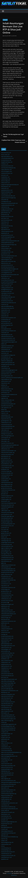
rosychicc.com (4, 413)
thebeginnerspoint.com (7, 433)
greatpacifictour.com (6, 591)
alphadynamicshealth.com (7, 812)
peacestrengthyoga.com (7, 688)
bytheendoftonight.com (7, 417)
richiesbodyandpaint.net (7, 158)
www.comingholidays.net (7, 435)
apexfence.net (4, 859)
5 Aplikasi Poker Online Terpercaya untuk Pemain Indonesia (13, 141)
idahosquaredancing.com (7, 308)
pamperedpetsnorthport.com (8, 330)
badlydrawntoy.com (6, 664)
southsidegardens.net (6, 760)
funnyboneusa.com (6, 576)
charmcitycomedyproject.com (8, 503)
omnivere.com (4, 175)
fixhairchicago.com (6, 617)
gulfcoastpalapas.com (6, 643)
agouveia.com (4, 835)
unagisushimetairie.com (7, 209)
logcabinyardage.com (6, 657)
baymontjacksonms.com (7, 559)
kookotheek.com (5, 233)
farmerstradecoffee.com (7, 655)
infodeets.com (4, 164)
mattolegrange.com (6, 540)
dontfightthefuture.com (7, 289)
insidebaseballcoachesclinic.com (9, 803)
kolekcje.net (4, 385)
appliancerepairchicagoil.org (8, 197)
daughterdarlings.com (6, 162)
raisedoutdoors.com (6, 299)
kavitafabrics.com (5, 582)
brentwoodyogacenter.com (8, 726)
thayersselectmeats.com (7, 638)
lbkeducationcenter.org (7, 389)
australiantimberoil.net (7, 265)
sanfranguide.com (5, 437)
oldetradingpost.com (6, 259)
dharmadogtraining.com (7, 842)
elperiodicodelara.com (6, 156)
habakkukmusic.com (6, 668)
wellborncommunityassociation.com (10, 240)
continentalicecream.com (7, 465)
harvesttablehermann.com (7, 270)
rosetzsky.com (4, 492)
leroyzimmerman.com (6, 823)
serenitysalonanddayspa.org (8, 167)
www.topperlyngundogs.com (8, 683)
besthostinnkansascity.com (8, 851)
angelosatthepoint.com (7, 610)
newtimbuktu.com (5, 179)
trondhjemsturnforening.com (8, 784)
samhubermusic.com (6, 857)
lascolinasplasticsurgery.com (8, 718)
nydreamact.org (5, 207)
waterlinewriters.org (6, 647)
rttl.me (3, 846)
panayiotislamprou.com (7, 235)
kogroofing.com (5, 227)
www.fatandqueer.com (7, 698)
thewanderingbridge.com (7, 516)
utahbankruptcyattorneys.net (8, 302)
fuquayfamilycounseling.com (8, 833)
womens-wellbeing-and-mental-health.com (12, 377)
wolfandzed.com (5, 739)
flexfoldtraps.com (5, 692)
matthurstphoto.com (6, 799)
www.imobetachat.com (7, 660)
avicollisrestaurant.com (7, 600)
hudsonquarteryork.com (7, 775)
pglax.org (3, 563)
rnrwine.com (4, 829)
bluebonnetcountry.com (7, 216)
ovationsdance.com (6, 381)
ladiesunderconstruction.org (8, 261)
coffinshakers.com (5, 510)
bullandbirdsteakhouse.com (8, 717)
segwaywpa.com (5, 642)
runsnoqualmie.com (6, 707)
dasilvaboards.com (6, 456)
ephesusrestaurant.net (7, 767)
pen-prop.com (4, 677)
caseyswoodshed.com (6, 615)
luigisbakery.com (5, 735)
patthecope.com (5, 623)
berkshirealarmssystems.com (8, 317)
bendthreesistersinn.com (7, 572)
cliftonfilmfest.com (5, 295)
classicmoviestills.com (6, 428)
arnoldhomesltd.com (6, 291)
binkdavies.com (5, 469)
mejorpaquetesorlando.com (8, 340)
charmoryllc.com (5, 439)
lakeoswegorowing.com (7, 831)
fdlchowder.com (5, 713)
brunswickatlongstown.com (8, 523)
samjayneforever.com (6, 797)
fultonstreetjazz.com (6, 248)
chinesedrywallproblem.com (8, 570)
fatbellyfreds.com (5, 771)
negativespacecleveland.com (8, 565)
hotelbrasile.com (5, 246)
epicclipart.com (5, 218)
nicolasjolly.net (5, 480)
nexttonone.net (5, 670)
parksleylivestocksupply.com (8, 403)
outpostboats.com (5, 415)
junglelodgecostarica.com (7, 542)
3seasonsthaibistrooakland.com (9, 394)
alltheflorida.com (5, 801)
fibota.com (3, 776)
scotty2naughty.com (6, 499)
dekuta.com (4, 741)
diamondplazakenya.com (7, 786)
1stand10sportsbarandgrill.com (9, 342)
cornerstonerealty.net (6, 750)
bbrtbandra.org (5, 214)
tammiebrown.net (5, 535)
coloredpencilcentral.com (7, 293)
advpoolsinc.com (5, 608)
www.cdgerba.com (5, 778)
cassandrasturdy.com (6, 424)
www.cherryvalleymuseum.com (9, 255)
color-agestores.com (6, 407)
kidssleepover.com (5, 186)
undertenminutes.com (6, 173)
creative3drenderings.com (7, 653)
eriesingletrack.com (6, 329)
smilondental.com (5, 349)
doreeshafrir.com (5, 501)
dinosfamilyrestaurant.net (7, 267)
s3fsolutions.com (5, 278)
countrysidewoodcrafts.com (8, 196)
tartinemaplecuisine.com (7, 525)
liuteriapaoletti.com (6, 567)
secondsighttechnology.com (8, 355)
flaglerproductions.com (7, 462)
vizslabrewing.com (5, 319)
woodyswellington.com (7, 769)
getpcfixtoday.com (5, 212)
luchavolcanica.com (6, 583)
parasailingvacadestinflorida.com (9, 808)
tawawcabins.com (5, 310)
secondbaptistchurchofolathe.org (9, 836)
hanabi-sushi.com (5, 737)
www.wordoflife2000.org (7, 306)
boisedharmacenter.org (7, 405)
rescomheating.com (6, 848)
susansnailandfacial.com (7, 675)
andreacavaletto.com (6, 402)
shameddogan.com (6, 649)
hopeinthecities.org (6, 419)
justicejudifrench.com (6, 514)
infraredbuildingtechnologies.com (9, 269)
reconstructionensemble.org (8, 580)
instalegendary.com (6, 201)
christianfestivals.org (6, 544)
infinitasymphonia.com (7, 482)
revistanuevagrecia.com (7, 495)
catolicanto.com (5, 387)
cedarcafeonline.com (6, 169)
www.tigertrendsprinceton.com (9, 679)
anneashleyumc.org (6, 700)
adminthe (15, 35)
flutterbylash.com (5, 814)
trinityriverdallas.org (6, 390)
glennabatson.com (5, 458)
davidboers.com (5, 658)
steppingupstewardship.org (8, 730)
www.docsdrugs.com (6, 709)
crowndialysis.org (5, 368)
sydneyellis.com (5, 366)
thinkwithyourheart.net (7, 300)
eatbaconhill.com (5, 182)
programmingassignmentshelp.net (10, 184)
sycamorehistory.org (6, 748)
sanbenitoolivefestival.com (7, 426)
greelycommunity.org (6, 488)
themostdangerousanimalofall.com (10, 445)
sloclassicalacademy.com (7, 454)
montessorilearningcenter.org (8, 793)
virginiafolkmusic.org (6, 379)
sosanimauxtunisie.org (7, 225)
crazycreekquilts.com (6, 467)
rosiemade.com (5, 332)
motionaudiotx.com (6, 844)
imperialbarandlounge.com (8, 297)
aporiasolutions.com (6, 640)
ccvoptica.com (4, 731)
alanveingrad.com (5, 550)
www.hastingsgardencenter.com (9, 756)
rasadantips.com (5, 177)
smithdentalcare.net (6, 853)
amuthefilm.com (5, 477)
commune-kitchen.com (7, 475)
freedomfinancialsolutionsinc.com (9, 690)
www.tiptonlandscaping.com (8, 728)
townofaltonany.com (6, 561)
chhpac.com (4, 840)
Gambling (5, 19)
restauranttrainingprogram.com (9, 370)
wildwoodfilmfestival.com (7, 242)
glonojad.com (4, 493)
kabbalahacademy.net (6, 347)
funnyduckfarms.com (6, 818)
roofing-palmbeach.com (7, 287)
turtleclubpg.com (5, 589)
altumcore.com (5, 630)
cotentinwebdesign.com (7, 257)
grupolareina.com (5, 254)
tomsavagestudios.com (7, 375)
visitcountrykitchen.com (7, 546)
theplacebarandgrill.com (7, 604)
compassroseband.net (6, 628)
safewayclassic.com (6, 194)
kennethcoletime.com (6, 520)
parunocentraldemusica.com (8, 780)
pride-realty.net (5, 810)
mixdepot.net (4, 745)
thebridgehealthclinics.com (8, 645)
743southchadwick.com (7, 284)
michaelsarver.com (6, 357)
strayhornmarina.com (6, 460)
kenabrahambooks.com (7, 473)
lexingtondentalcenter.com (8, 364)
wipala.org (3, 409)
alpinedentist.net (5, 229)
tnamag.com (4, 634)
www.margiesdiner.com (7, 711)
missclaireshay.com (6, 152)
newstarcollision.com (6, 351)
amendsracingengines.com (8, 694)
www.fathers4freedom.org (7, 681)
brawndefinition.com (6, 463)
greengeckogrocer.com (7, 359)
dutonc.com (4, 537)
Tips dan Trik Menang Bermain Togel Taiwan (13, 135)
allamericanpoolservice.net (8, 372)
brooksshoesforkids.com (7, 636)
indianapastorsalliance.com (8, 612)
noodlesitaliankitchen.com (7, 205)
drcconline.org (4, 602)
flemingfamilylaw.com (6, 827)
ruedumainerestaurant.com (8, 490)
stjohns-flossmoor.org (6, 574)
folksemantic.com (5, 312)
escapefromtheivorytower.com (8, 282)
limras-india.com (5, 154)
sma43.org (3, 722)
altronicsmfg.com (5, 180)
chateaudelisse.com (6, 239)
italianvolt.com (5, 315)
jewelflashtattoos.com (6, 210)
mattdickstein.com (5, 662)
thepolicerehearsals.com (7, 447)
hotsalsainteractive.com (7, 166)
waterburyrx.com (5, 606)
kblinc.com (4, 327)
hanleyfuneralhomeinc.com (8, 338)
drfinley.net (4, 825)
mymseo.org (4, 838)
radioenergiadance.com (7, 231)
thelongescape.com (6, 538)
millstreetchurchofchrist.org (8, 806)
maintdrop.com (5, 222)
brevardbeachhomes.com (7, 280)
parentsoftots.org (5, 651)
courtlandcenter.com (6, 597)
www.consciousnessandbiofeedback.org (11, 752)
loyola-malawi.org (5, 411)
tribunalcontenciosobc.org (7, 452)
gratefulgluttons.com (6, 420)
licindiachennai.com (6, 160)
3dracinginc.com (5, 441)
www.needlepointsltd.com (7, 715)
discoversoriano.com (6, 432)
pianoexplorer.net (5, 758)
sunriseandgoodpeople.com (8, 568)
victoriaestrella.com (6, 593)
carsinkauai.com (5, 805)
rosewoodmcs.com (5, 746)
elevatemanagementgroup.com (9, 821)
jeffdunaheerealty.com (6, 687)
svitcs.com (3, 625)
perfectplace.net (5, 392)
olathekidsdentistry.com (7, 336)
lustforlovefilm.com (6, 478)
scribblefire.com (5, 396)
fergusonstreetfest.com (7, 795)
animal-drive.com (5, 632)
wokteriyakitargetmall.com (7, 362)
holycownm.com (5, 585)
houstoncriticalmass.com (7, 443)
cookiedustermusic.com (7, 578)
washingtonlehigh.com (7, 733)
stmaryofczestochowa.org (7, 512)
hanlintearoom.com (6, 816)
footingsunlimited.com (6, 705)
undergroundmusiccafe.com (8, 855)
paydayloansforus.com (6, 190)
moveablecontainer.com (7, 252)
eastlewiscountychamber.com (8, 450)
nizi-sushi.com (4, 529)
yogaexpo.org (4, 398)
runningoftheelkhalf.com (7, 685)
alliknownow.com (5, 448)
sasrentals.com (5, 353)
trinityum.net (4, 761)
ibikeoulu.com (4, 508)
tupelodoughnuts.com (6, 334)
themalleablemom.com (7, 518)
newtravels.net (5, 188)
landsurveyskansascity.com (8, 701)
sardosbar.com (5, 314)
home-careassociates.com (7, 400)
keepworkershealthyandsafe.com (9, 203)
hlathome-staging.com (6, 360)
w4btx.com (4, 344)
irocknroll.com (4, 304)
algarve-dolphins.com (6, 548)
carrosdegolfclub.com (6, 272)
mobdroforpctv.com (6, 422)
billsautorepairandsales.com (8, 790)
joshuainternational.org (7, 673)
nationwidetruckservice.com (8, 587)
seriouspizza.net (5, 627)
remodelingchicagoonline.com (8, 724)
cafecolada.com (5, 430)
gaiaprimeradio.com (6, 533)
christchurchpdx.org (6, 471)
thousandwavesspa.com (7, 595)
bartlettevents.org (5, 250)
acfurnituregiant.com (6, 171)
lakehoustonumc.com (6, 666)
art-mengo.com (5, 531)
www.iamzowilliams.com (7, 754)
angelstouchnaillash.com (7, 345)
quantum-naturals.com (7, 791)
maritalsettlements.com (7, 555)
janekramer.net (5, 527)
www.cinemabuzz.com (6, 743)
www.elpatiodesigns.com (7, 773)
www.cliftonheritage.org (7, 720)
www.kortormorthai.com (7, 696)
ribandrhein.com (5, 383)
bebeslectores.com (6, 263)
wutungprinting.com (6, 553)
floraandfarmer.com (6, 276)
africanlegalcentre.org (6, 484)
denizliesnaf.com (5, 619)
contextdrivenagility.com (7, 507)
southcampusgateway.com (7, 237)
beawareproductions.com (7, 505)
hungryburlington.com (6, 522)
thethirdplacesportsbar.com (8, 765)
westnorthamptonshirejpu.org (8, 244)
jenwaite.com (4, 820)
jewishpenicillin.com (6, 373)
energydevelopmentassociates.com (10, 274)
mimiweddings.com (6, 850)
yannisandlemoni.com (6, 323)
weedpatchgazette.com (7, 325)
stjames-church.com (6, 497)
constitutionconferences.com (8, 621)
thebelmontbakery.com (7, 192)
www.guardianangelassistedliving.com (10, 782)
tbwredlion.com (5, 788)
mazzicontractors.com (6, 763)
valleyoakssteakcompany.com (8, 613)
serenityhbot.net (5, 671)
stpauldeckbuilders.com (7, 703)
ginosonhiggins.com (6, 552)
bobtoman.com (5, 224)
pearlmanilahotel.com (6, 220)
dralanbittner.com (5, 321)
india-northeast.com (6, 285)
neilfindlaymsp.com (6, 598)
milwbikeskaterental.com (7, 557)
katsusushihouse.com (6, 486)
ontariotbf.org (4, 199)
